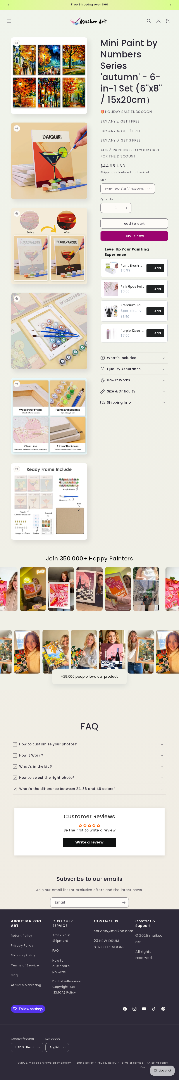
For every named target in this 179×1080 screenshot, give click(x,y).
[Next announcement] (170, 5)
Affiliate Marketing (26, 985)
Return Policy (21, 935)
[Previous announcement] (8, 5)
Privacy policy (107, 1062)
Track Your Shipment (61, 938)
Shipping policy (157, 1062)
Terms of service (131, 1062)
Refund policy (84, 1062)
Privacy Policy (22, 945)
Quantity (106, 199)
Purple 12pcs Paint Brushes (132, 330)
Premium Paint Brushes (132, 305)
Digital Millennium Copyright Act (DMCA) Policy (66, 986)
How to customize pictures (61, 966)
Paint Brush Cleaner (132, 265)
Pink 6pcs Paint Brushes (132, 286)
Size (103, 180)
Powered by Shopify (58, 1062)
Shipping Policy (23, 955)
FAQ (55, 950)
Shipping (107, 172)
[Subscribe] (124, 902)
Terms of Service (25, 965)
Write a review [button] (89, 842)
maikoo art (36, 1062)
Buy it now (134, 236)
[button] (9, 21)
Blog (14, 975)
